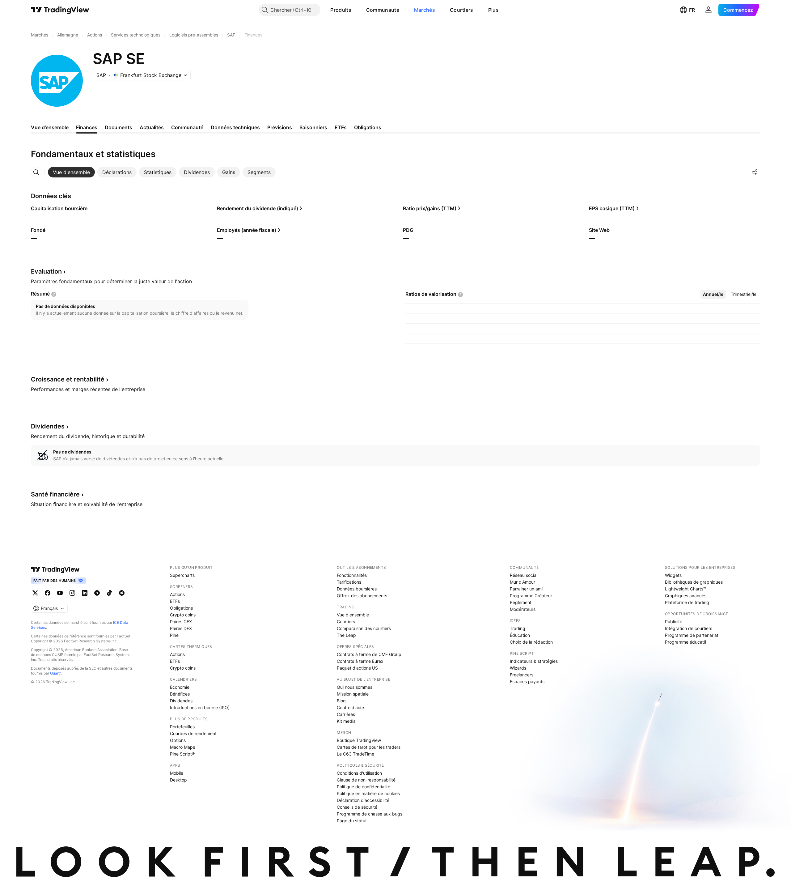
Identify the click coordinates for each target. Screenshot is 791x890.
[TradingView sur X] (35, 593)
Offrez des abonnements (362, 595)
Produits (340, 10)
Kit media (346, 721)
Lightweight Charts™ (685, 588)
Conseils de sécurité (357, 807)
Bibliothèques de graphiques (694, 582)
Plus (493, 10)
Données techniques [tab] (235, 127)
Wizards (518, 668)
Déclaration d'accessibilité (363, 800)
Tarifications (349, 582)
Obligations (181, 608)
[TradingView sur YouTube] (60, 593)
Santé (55, 494)
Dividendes (181, 700)
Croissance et (67, 379)
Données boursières (357, 588)
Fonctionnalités (352, 575)
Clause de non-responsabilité (366, 779)
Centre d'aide (350, 707)
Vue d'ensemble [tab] (50, 127)
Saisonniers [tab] (313, 127)
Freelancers (521, 674)
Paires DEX (181, 628)
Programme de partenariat (691, 635)
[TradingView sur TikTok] (109, 593)
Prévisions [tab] (279, 127)
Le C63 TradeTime (355, 753)
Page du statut (352, 820)
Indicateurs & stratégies (534, 661)
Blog (341, 700)
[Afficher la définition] (54, 294)
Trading (517, 628)
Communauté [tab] (187, 127)
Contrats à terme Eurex (360, 661)
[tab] (71, 172)
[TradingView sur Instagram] (72, 593)
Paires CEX (181, 621)
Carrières (346, 714)
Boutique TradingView (359, 740)
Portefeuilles (182, 726)
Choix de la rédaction (531, 642)
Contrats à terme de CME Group (369, 654)
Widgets (673, 575)
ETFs (175, 601)
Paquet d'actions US (357, 668)
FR (692, 10)
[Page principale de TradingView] (60, 10)
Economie (179, 687)
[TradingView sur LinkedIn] (84, 593)
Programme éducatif (685, 642)
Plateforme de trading (687, 602)
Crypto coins (183, 614)
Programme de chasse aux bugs (369, 813)
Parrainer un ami (526, 588)
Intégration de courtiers (688, 628)
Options (178, 740)
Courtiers (461, 10)
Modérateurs (522, 609)
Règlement (520, 602)
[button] (356, 10)
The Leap (346, 635)
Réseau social (523, 575)
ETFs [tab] (341, 127)
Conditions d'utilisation (359, 773)
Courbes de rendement (193, 733)
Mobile (176, 773)
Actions (177, 594)
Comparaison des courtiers (364, 628)
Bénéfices (180, 693)
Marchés (424, 10)
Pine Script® (182, 753)
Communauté (382, 10)
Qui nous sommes (354, 687)
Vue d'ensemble (353, 614)
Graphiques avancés (685, 595)
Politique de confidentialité (363, 786)
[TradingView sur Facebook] (47, 593)
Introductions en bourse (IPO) (200, 707)
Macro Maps (182, 747)
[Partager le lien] (755, 172)
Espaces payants (527, 681)
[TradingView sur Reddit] (121, 593)
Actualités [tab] (152, 127)
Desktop (178, 779)
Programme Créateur (531, 595)
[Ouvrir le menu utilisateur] (708, 10)
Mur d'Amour (522, 582)
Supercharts (182, 575)
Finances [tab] (86, 127)
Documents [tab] (118, 127)
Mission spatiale (353, 693)
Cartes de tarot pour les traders (368, 747)
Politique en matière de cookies (368, 793)
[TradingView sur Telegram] (97, 593)
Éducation (520, 635)
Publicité (673, 621)
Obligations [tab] (367, 127)
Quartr (55, 673)
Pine (174, 635)
